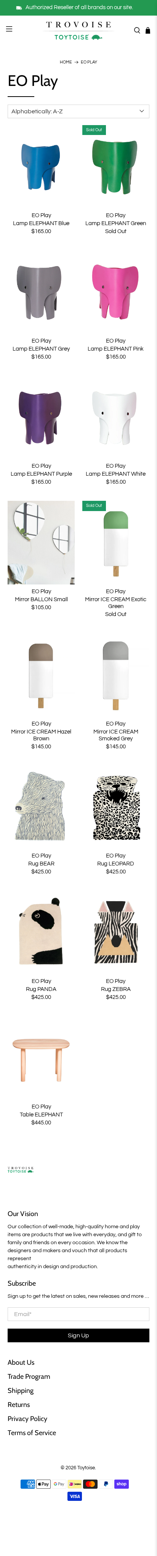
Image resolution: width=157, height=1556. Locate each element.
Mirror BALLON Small (41, 599)
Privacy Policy (27, 1419)
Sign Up (78, 1335)
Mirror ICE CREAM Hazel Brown (41, 735)
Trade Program (29, 1376)
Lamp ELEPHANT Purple (41, 474)
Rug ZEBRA (116, 989)
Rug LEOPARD (115, 864)
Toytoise (86, 1467)
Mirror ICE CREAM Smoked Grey (115, 735)
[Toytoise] (78, 30)
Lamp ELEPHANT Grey (41, 349)
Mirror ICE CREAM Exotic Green (115, 603)
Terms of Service (32, 1433)
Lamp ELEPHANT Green (115, 223)
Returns (19, 1404)
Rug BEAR (41, 864)
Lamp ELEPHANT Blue (41, 223)
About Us (21, 1362)
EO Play (89, 62)
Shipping (21, 1390)
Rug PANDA (41, 989)
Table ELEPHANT (41, 1115)
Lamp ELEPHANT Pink (116, 349)
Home (66, 62)
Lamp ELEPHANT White (116, 474)
